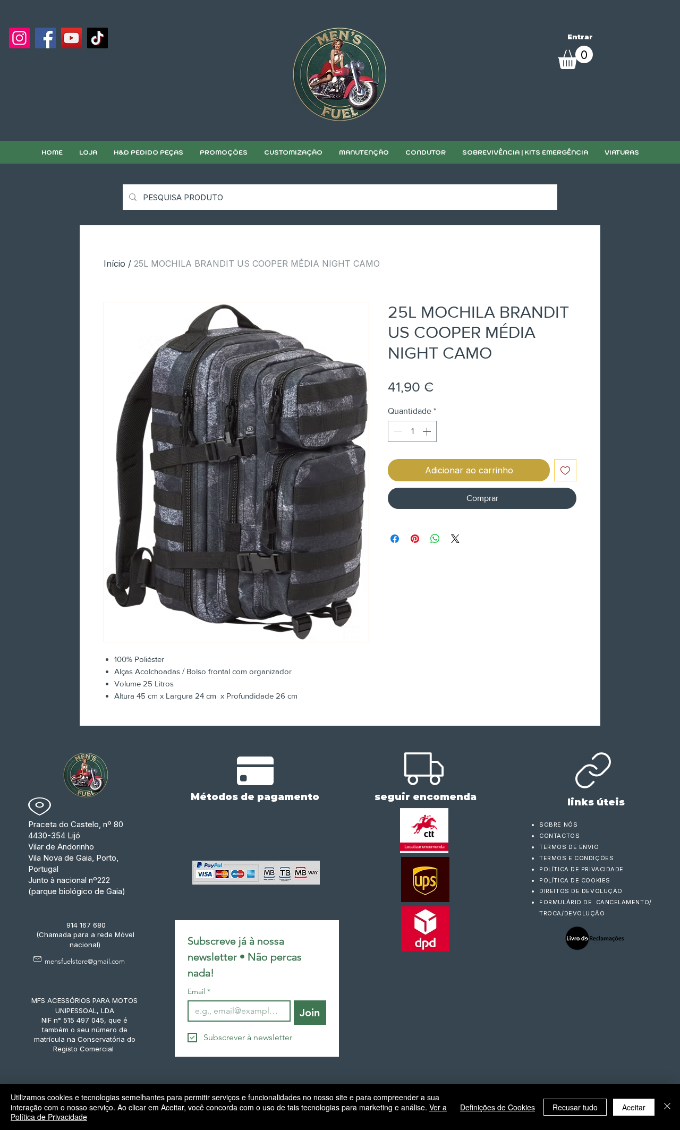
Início (114, 263)
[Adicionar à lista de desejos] (565, 470)
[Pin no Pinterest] (415, 538)
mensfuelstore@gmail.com (85, 961)
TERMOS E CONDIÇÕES (576, 858)
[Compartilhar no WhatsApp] (435, 538)
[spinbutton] (412, 431)
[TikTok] (97, 38)
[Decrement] (396, 431)
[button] (293, 152)
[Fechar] (667, 1106)
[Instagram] (19, 38)
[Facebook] (45, 38)
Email (199, 991)
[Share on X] (455, 538)
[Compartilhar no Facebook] (394, 538)
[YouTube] (71, 38)
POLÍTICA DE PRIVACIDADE (581, 869)
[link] (575, 57)
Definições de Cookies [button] (497, 1107)
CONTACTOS (559, 835)
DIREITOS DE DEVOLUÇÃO (581, 891)
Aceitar (633, 1107)
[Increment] (427, 431)
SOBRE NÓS (558, 824)
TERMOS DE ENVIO (570, 847)
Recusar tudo (575, 1107)
